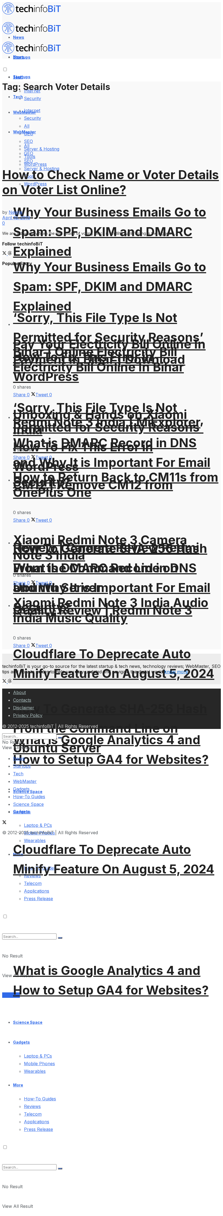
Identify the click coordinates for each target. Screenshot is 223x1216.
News (19, 758)
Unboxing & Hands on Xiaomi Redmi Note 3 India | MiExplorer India (106, 422)
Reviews (32, 1106)
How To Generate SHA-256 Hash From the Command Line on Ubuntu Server (110, 728)
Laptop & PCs (38, 1056)
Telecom (33, 883)
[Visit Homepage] (34, 13)
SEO (28, 161)
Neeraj (15, 212)
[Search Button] (60, 1168)
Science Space (27, 1022)
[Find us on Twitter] (5, 253)
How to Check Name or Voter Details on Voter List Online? (110, 182)
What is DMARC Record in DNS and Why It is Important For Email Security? (111, 462)
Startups (21, 76)
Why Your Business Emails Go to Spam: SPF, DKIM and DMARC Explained (109, 286)
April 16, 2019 (16, 217)
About (19, 692)
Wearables (35, 1071)
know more (176, 671)
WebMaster (25, 781)
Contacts (22, 700)
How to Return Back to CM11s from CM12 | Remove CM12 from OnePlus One (115, 485)
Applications (36, 891)
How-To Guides (40, 1098)
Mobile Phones (39, 1063)
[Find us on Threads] (10, 253)
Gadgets (21, 1042)
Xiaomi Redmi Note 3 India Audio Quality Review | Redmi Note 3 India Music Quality (110, 610)
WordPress (35, 164)
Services (11, 995)
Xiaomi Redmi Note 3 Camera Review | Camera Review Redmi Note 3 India (106, 547)
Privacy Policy (27, 715)
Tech (18, 96)
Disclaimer (23, 707)
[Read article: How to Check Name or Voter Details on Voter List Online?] (111, 126)
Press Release (38, 1129)
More (18, 1085)
